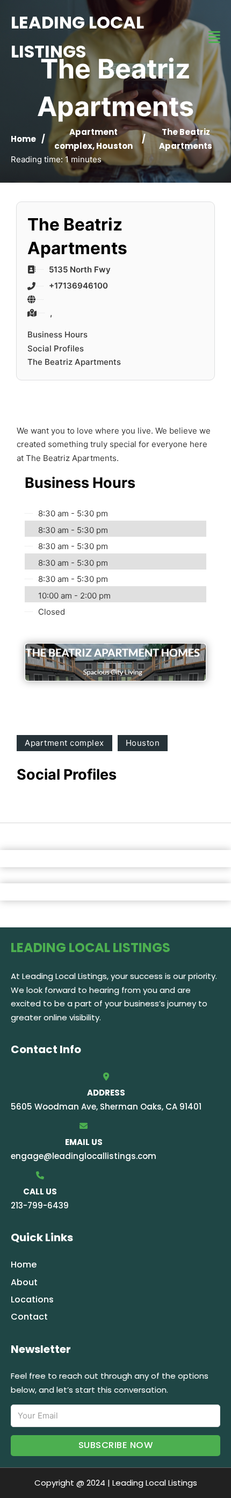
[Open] (214, 37)
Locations (32, 1299)
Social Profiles (55, 348)
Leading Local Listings (77, 36)
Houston (114, 146)
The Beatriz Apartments (74, 362)
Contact (29, 1316)
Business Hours (57, 334)
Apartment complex (64, 743)
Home (23, 139)
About (24, 1282)
